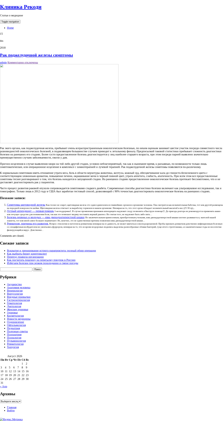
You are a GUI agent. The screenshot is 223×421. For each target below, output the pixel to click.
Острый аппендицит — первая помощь (30, 211)
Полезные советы (17, 331)
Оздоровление (15, 321)
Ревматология (15, 343)
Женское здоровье (17, 309)
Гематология (14, 303)
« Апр (3, 386)
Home (10, 27)
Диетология (14, 306)
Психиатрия (14, 334)
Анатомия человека (18, 287)
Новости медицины (18, 318)
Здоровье (12, 312)
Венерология (14, 290)
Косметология (15, 315)
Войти (11, 410)
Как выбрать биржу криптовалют (27, 253)
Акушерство (14, 284)
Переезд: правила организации (25, 256)
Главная (11, 407)
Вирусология (15, 293)
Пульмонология (16, 340)
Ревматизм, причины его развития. (28, 223)
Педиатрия (13, 328)
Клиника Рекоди (20, 7)
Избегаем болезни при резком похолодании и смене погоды (42, 263)
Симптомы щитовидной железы (26, 204)
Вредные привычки (18, 296)
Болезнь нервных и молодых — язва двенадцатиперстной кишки (45, 217)
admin (3, 62)
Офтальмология (16, 325)
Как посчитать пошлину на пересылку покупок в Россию (41, 259)
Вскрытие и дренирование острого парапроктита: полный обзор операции (51, 250)
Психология (14, 337)
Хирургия (13, 347)
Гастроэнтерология (18, 300)
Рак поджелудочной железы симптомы (36, 55)
